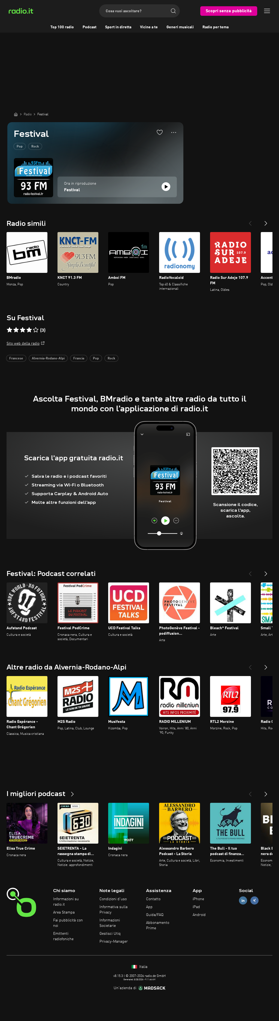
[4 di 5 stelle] (29, 330)
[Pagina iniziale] (16, 114)
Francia (78, 358)
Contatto (153, 899)
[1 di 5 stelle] (9, 330)
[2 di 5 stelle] (16, 330)
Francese (16, 358)
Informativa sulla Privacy (113, 909)
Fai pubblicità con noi (68, 923)
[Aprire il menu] (267, 11)
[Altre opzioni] (174, 132)
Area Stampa (64, 912)
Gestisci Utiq (110, 934)
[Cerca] (173, 11)
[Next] (265, 221)
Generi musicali (180, 27)
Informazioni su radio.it (66, 901)
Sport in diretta (118, 27)
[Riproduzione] (166, 186)
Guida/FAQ (154, 915)
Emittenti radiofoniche (63, 936)
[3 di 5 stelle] (22, 330)
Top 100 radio (62, 27)
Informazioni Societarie (109, 923)
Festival (72, 190)
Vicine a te (149, 27)
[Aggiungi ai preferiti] (159, 132)
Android (199, 915)
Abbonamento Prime (157, 925)
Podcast (89, 27)
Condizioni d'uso (113, 899)
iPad (196, 907)
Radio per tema (215, 27)
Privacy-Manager (113, 941)
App (149, 907)
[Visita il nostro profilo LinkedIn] (243, 900)
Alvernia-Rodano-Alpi (48, 358)
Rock (35, 146)
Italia (142, 967)
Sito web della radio (23, 344)
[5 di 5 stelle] (35, 330)
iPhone (198, 899)
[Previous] (250, 221)
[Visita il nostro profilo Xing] (254, 900)
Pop (20, 146)
